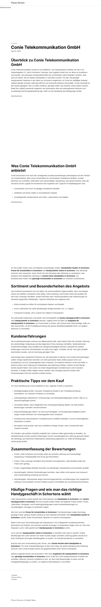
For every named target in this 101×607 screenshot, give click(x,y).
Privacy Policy (16, 577)
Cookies (14, 575)
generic (14, 43)
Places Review (18, 3)
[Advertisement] (50, 23)
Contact (14, 579)
